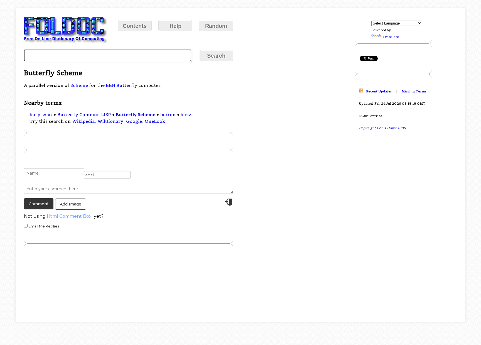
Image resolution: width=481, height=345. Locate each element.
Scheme (79, 85)
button (168, 114)
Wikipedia (83, 121)
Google (134, 121)
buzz (186, 114)
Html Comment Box (69, 216)
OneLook (155, 121)
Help (175, 26)
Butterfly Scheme (135, 114)
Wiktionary (110, 121)
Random (216, 26)
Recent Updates (379, 91)
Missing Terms (414, 91)
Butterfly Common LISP (84, 114)
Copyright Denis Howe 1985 (382, 128)
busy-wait (41, 114)
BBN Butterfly (121, 85)
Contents (135, 26)
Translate (390, 37)
